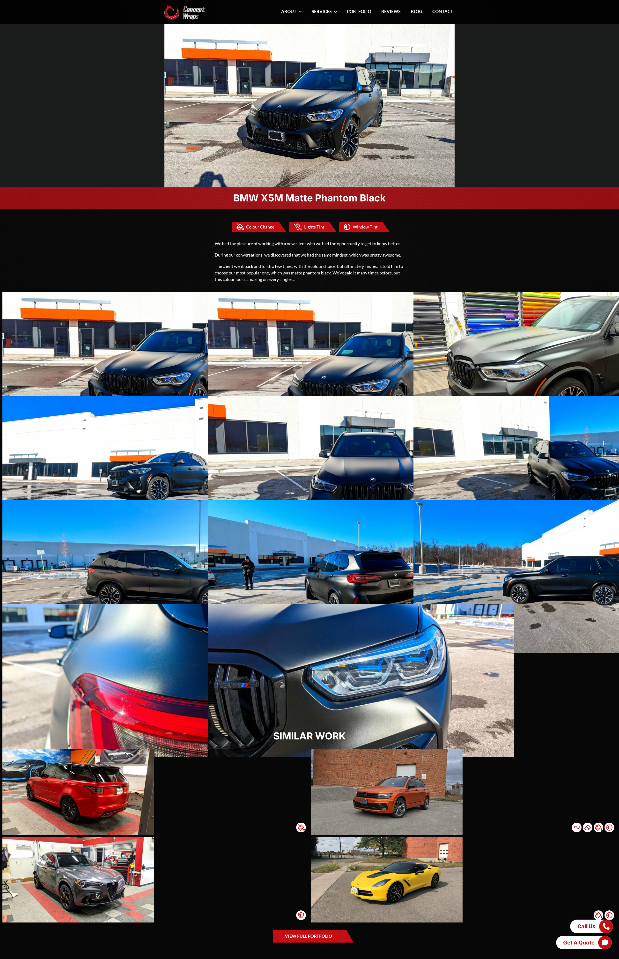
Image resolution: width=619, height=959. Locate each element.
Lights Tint (314, 226)
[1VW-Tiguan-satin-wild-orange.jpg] (387, 751)
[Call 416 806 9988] (606, 926)
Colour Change (260, 226)
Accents (577, 827)
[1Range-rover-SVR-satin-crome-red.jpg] (78, 751)
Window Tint (365, 226)
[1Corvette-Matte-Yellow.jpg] (387, 839)
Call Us (586, 926)
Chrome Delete (587, 827)
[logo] (185, 5)
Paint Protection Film (301, 915)
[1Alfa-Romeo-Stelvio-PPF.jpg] (78, 839)
